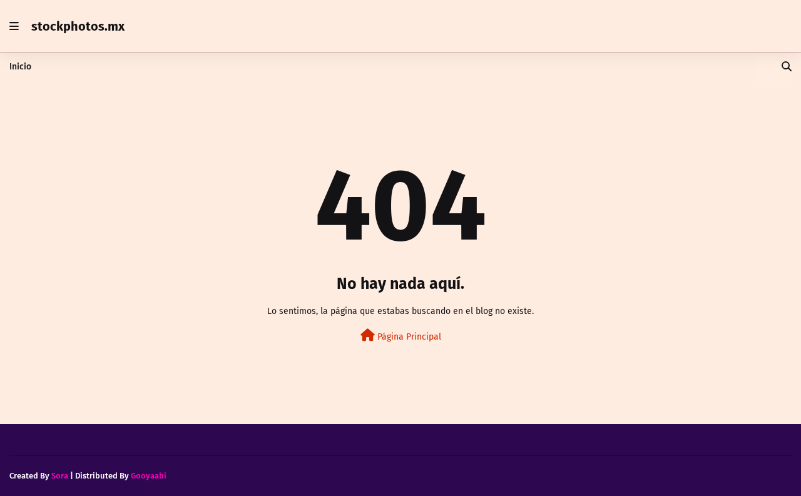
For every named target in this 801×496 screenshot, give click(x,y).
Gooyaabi (148, 475)
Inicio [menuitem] (20, 66)
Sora (59, 475)
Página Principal (408, 337)
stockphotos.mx (78, 26)
